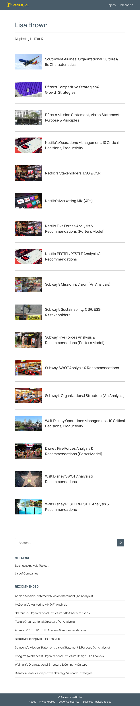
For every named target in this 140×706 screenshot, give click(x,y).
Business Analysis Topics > (32, 566)
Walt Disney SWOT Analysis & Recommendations (69, 479)
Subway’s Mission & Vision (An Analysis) (78, 284)
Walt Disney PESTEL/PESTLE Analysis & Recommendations (77, 507)
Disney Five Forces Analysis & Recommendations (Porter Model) (73, 451)
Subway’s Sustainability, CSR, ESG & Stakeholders (73, 312)
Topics (111, 5)
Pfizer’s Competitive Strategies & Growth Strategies (72, 89)
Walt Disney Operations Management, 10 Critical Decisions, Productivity (85, 423)
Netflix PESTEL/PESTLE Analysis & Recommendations (73, 256)
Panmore (21, 5)
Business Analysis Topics (97, 701)
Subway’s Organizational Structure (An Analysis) (85, 395)
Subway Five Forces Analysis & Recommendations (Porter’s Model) (75, 340)
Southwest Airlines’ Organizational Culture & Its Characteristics (82, 62)
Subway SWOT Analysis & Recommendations (82, 367)
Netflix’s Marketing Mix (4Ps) (69, 200)
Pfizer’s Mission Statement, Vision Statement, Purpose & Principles (83, 117)
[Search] (120, 542)
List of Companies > (28, 573)
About (32, 701)
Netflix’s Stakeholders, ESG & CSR (73, 173)
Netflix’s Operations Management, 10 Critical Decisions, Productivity (82, 145)
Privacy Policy (47, 701)
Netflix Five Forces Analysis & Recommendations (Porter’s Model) (75, 228)
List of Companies (69, 701)
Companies (125, 5)
